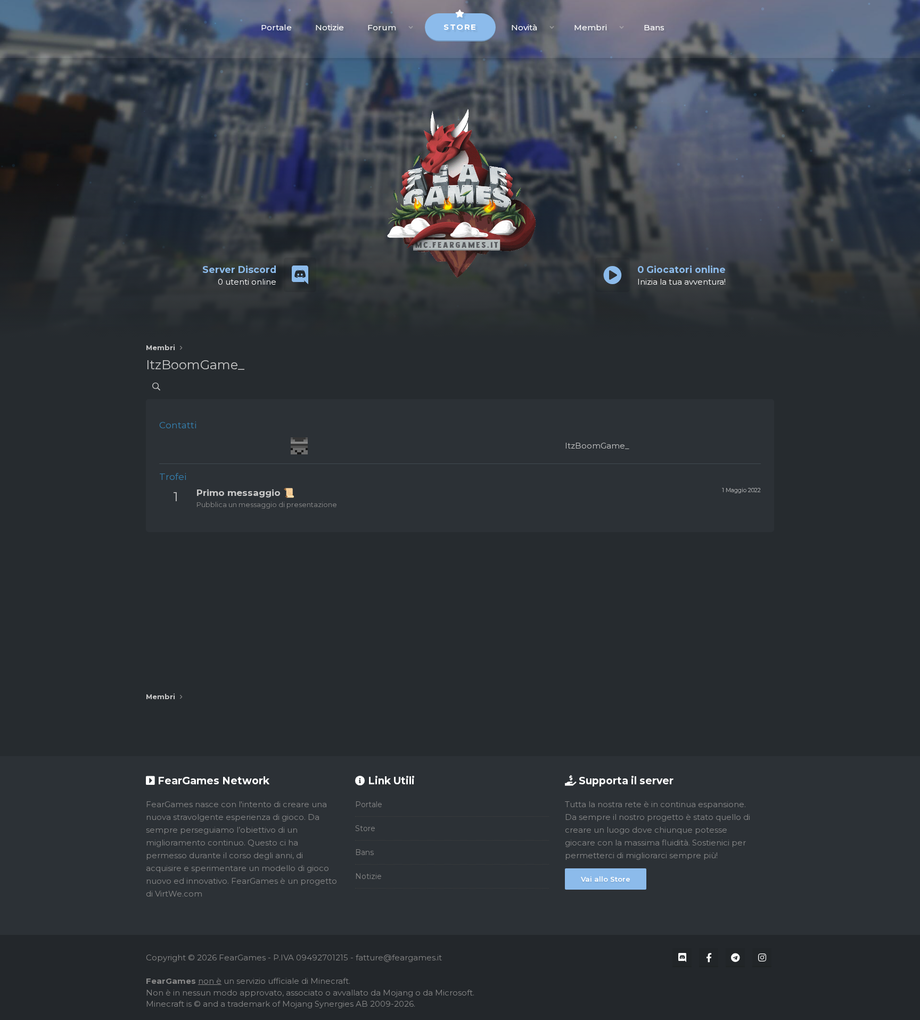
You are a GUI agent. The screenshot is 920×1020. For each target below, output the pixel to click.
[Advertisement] (460, 606)
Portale (276, 27)
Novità (524, 27)
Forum (381, 27)
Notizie (329, 27)
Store (460, 27)
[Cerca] (156, 386)
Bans (654, 27)
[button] (410, 27)
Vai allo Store (605, 879)
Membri (590, 27)
